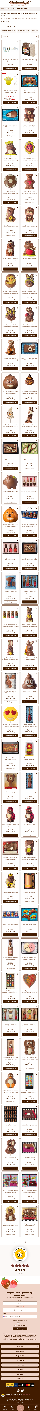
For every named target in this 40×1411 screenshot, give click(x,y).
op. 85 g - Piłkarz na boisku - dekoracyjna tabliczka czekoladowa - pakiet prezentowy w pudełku (10, 459)
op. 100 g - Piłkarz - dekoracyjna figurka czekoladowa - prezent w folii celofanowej (29, 425)
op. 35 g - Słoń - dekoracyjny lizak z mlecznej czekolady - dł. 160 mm (29, 1058)
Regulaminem (8, 1336)
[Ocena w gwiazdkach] (20, 1265)
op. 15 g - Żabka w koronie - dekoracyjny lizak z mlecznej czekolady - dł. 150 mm (10, 159)
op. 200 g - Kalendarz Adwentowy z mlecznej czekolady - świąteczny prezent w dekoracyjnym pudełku (10, 1125)
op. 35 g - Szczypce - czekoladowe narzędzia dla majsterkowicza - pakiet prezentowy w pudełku (29, 792)
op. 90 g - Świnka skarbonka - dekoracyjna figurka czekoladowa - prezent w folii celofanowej (10, 492)
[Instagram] (22, 1390)
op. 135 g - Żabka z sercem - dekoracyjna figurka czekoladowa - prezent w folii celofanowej (29, 259)
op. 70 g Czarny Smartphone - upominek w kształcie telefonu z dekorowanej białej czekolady (29, 1091)
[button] (28, 1408)
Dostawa (20, 1374)
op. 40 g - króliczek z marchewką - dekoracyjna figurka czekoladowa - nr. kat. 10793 (29, 658)
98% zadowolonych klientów (14, 1394)
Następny (25, 1242)
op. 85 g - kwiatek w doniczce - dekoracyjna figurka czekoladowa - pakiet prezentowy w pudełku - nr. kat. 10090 (29, 758)
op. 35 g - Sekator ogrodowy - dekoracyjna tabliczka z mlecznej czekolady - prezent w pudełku (10, 1058)
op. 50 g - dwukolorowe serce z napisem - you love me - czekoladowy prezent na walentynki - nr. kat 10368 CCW (29, 958)
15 (23, 1242)
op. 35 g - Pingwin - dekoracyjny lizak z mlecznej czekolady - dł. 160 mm (10, 1091)
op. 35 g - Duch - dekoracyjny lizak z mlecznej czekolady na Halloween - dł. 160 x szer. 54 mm (10, 425)
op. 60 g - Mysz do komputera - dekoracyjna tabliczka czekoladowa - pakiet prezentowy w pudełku (10, 126)
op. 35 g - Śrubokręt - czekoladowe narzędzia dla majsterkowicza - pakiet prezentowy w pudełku (29, 725)
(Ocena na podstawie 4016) (13, 1396)
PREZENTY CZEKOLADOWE (8, 31)
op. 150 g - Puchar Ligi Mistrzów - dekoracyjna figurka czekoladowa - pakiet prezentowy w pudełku (11, 792)
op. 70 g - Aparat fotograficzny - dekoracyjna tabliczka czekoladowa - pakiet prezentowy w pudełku (29, 359)
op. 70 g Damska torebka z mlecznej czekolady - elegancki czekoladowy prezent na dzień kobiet (29, 1158)
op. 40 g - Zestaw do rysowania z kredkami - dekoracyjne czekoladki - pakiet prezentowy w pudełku (29, 892)
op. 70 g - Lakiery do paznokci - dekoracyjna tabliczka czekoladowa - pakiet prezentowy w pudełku (10, 559)
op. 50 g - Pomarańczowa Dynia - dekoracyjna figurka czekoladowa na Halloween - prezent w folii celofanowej (10, 525)
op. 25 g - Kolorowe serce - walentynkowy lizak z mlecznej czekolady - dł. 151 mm (29, 991)
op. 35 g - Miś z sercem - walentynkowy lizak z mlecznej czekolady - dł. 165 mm (29, 192)
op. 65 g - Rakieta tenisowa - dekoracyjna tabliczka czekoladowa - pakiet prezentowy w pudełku (29, 459)
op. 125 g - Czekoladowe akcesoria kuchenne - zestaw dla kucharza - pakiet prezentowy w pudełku (10, 1025)
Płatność (20, 1379)
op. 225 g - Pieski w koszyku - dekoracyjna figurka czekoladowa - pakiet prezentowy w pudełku (29, 1225)
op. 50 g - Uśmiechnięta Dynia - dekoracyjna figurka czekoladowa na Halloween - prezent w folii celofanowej (10, 392)
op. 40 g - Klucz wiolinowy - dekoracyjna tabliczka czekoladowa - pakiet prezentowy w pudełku (10, 692)
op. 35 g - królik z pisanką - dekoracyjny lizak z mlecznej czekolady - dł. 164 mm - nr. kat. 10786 (10, 359)
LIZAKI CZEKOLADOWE (23, 31)
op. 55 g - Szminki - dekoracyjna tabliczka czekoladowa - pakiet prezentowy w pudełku (29, 492)
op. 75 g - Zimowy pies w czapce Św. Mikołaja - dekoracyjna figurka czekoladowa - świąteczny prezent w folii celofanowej (10, 259)
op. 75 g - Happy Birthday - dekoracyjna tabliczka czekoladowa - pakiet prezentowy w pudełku (10, 758)
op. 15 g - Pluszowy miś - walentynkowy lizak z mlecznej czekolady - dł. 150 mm (29, 126)
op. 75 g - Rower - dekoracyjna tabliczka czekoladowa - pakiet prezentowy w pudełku (29, 559)
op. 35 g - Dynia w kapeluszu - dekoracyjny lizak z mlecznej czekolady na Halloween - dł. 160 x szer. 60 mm (29, 392)
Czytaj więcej (5, 21)
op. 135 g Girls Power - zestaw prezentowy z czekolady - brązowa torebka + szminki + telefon (29, 1191)
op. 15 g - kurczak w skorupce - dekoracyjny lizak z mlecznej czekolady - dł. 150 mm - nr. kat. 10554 (10, 292)
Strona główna (5, 9)
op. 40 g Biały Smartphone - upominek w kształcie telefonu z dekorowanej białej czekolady (10, 991)
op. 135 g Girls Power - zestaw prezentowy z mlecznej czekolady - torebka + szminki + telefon (10, 1191)
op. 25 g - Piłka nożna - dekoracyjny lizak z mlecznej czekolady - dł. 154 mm (10, 192)
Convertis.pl (20, 1402)
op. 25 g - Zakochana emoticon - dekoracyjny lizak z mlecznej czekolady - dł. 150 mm (10, 725)
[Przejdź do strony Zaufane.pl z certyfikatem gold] (20, 1254)
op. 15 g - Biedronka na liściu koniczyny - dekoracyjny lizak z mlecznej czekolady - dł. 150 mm (29, 159)
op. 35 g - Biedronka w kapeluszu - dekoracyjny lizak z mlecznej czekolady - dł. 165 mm (10, 825)
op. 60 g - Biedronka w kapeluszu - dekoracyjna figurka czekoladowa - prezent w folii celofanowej (29, 825)
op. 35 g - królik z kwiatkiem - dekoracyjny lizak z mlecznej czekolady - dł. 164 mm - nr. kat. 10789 (29, 625)
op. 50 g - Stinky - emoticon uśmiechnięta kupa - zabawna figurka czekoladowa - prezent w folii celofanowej (29, 692)
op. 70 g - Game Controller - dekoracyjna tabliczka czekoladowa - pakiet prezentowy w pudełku (30, 91)
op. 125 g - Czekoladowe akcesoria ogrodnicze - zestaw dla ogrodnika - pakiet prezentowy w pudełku (29, 1025)
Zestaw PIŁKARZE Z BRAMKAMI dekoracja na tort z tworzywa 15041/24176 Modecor (10, 60)
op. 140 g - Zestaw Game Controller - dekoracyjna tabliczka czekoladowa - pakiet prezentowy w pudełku (29, 925)
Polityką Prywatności (18, 1336)
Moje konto (20, 1356)
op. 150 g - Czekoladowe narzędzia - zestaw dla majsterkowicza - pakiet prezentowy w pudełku (29, 592)
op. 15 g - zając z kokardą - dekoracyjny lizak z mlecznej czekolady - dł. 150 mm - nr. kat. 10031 (10, 326)
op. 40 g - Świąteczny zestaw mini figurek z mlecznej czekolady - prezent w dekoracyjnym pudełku (10, 925)
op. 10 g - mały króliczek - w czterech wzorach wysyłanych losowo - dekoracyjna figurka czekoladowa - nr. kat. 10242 (10, 625)
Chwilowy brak (10, 136)
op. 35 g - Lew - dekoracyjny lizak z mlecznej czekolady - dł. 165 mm (10, 1225)
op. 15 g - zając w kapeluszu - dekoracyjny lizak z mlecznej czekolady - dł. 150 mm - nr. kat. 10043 (29, 292)
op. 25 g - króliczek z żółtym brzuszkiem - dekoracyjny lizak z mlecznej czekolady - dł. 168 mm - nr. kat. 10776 (10, 658)
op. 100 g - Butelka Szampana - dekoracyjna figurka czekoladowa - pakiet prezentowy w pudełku (10, 958)
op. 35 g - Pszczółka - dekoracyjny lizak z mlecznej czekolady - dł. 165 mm (10, 892)
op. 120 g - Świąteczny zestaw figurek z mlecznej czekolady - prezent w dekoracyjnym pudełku (29, 525)
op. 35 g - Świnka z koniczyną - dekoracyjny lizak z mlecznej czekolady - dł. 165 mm (29, 858)
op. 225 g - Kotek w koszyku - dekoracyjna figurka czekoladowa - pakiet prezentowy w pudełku (10, 858)
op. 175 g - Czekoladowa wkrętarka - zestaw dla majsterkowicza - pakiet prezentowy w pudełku (10, 592)
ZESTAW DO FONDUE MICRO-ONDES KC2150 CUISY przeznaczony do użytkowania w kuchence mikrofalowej (11, 91)
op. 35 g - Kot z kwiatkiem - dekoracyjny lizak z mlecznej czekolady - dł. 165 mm (10, 226)
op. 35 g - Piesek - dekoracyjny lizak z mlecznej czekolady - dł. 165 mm (29, 226)
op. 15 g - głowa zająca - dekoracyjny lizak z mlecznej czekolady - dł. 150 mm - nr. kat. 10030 (10, 1158)
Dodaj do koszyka (10, 68)
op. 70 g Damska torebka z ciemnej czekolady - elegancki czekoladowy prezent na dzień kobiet (29, 1125)
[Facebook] (18, 1390)
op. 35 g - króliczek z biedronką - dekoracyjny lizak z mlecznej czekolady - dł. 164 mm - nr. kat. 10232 (29, 326)
